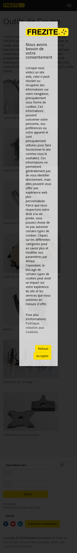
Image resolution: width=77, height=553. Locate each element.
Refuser (43, 349)
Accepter (42, 356)
